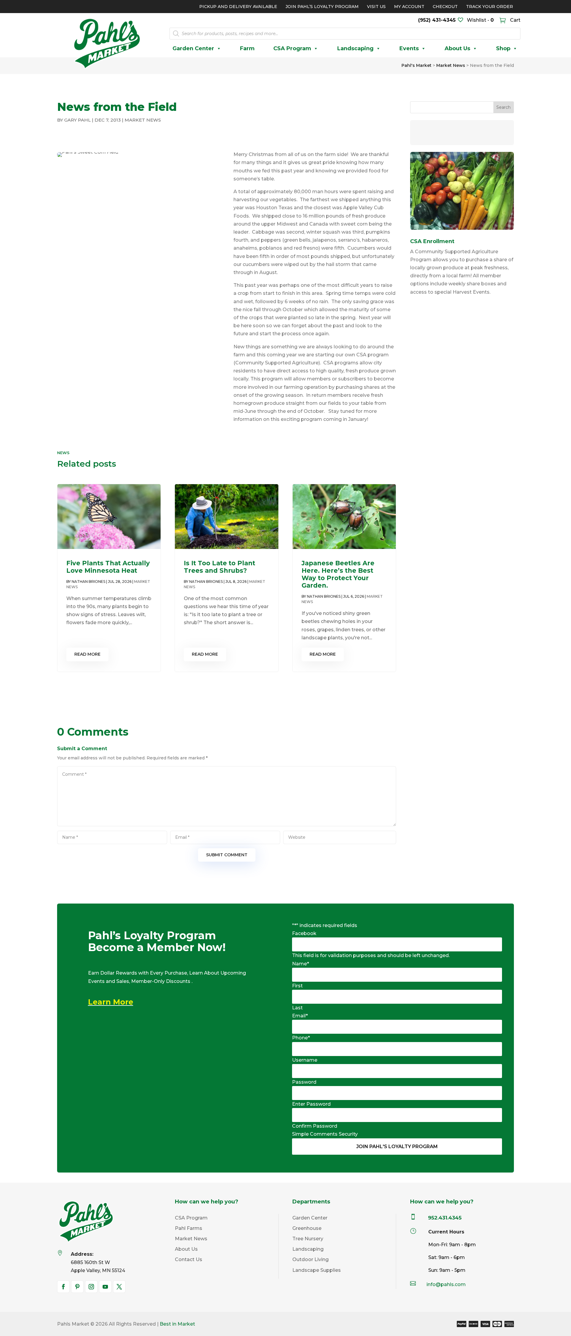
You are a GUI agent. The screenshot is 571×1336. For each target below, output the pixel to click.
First (297, 986)
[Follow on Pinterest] (77, 1286)
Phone (301, 1038)
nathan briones (88, 581)
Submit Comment (226, 854)
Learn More (110, 1001)
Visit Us (376, 6)
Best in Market (177, 1324)
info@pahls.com (446, 1284)
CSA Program (292, 48)
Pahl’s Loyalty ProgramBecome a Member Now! (157, 942)
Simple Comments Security (325, 1134)
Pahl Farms (188, 1228)
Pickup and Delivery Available (238, 6)
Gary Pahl (77, 120)
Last (297, 1008)
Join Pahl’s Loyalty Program (322, 6)
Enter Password (311, 1104)
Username (304, 1060)
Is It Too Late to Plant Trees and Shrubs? (219, 566)
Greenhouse (306, 1228)
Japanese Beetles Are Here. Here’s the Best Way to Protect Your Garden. (338, 574)
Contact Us (188, 1259)
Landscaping (355, 48)
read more (87, 654)
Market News (143, 120)
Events (409, 48)
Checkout (445, 6)
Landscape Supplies (316, 1270)
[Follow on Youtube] (105, 1286)
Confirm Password (314, 1126)
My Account (409, 6)
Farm (247, 48)
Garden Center (193, 48)
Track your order (489, 6)
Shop (503, 48)
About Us (457, 48)
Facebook (304, 933)
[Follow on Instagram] (91, 1286)
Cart (514, 20)
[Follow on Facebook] (63, 1286)
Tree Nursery (307, 1238)
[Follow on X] (119, 1286)
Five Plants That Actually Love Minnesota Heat (108, 566)
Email (300, 1016)
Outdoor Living (310, 1259)
